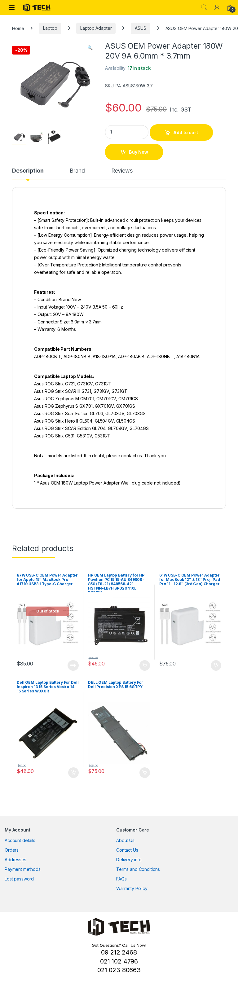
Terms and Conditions (138, 869)
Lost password (19, 878)
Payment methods (23, 869)
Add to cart (185, 132)
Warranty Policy (132, 888)
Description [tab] (27, 171)
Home (18, 28)
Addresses (15, 859)
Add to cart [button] (144, 665)
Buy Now (138, 152)
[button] (90, 47)
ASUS (140, 28)
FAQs (121, 878)
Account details (20, 840)
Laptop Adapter (96, 28)
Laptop (50, 28)
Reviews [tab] (122, 171)
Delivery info (129, 859)
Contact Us (127, 850)
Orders (12, 850)
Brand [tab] (77, 171)
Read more (73, 665)
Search (204, 7)
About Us (125, 840)
